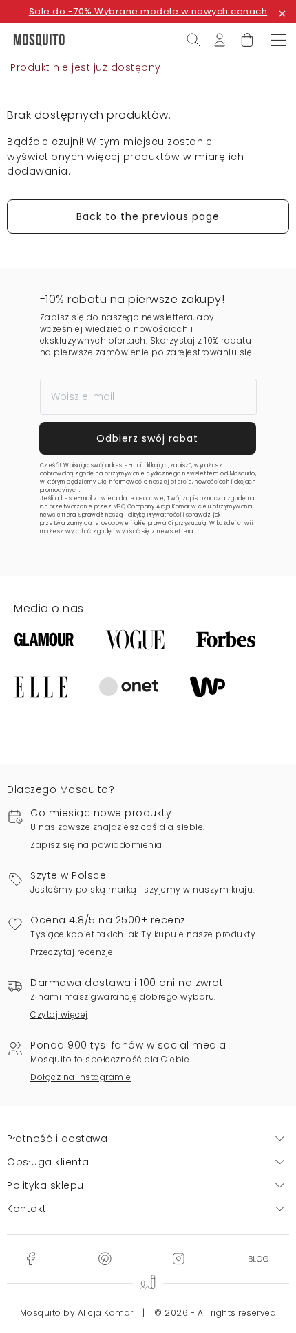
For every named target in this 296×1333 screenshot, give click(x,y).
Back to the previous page (148, 216)
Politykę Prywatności (153, 515)
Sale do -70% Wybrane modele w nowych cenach (148, 11)
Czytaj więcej (59, 1014)
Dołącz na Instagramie (80, 1077)
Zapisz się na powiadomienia (96, 845)
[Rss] (258, 1258)
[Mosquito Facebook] (31, 1258)
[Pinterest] (104, 1258)
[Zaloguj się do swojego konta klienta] (219, 39)
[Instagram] (178, 1258)
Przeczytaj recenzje (72, 952)
